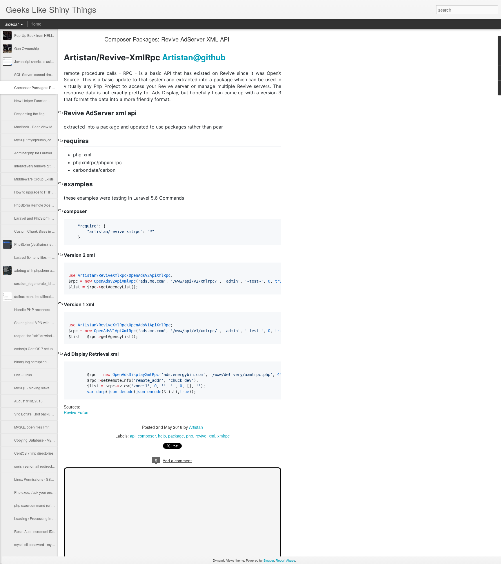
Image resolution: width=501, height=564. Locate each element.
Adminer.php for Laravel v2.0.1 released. (46, 152)
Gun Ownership (26, 48)
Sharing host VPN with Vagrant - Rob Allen (47, 322)
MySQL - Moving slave (32, 387)
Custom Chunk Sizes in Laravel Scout (44, 231)
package (176, 436)
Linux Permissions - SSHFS (36, 479)
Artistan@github (194, 57)
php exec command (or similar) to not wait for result (54, 505)
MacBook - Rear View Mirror (36, 126)
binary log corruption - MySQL (37, 361)
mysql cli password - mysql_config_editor (46, 544)
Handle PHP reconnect (32, 309)
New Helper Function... (32, 100)
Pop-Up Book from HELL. (34, 35)
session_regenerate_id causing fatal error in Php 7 (54, 283)
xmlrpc (223, 436)
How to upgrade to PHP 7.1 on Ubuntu (44, 191)
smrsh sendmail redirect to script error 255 (47, 466)
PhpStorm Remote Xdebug (35, 205)
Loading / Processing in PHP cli (39, 518)
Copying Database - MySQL (36, 440)
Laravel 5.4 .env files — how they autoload (47, 257)
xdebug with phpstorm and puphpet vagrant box (51, 270)
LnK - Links (23, 374)
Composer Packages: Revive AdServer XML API (52, 87)
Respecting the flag (29, 113)
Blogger (269, 560)
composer (147, 436)
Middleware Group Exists (34, 178)
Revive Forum (77, 412)
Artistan (196, 427)
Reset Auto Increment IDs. (34, 531)
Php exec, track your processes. (39, 492)
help (162, 436)
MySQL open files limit (31, 426)
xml (212, 436)
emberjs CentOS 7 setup (33, 348)
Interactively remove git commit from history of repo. (54, 165)
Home (35, 24)
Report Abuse (285, 560)
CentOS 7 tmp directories (34, 453)
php (189, 436)
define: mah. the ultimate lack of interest (45, 296)
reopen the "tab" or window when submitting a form (54, 335)
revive (200, 436)
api (132, 436)
